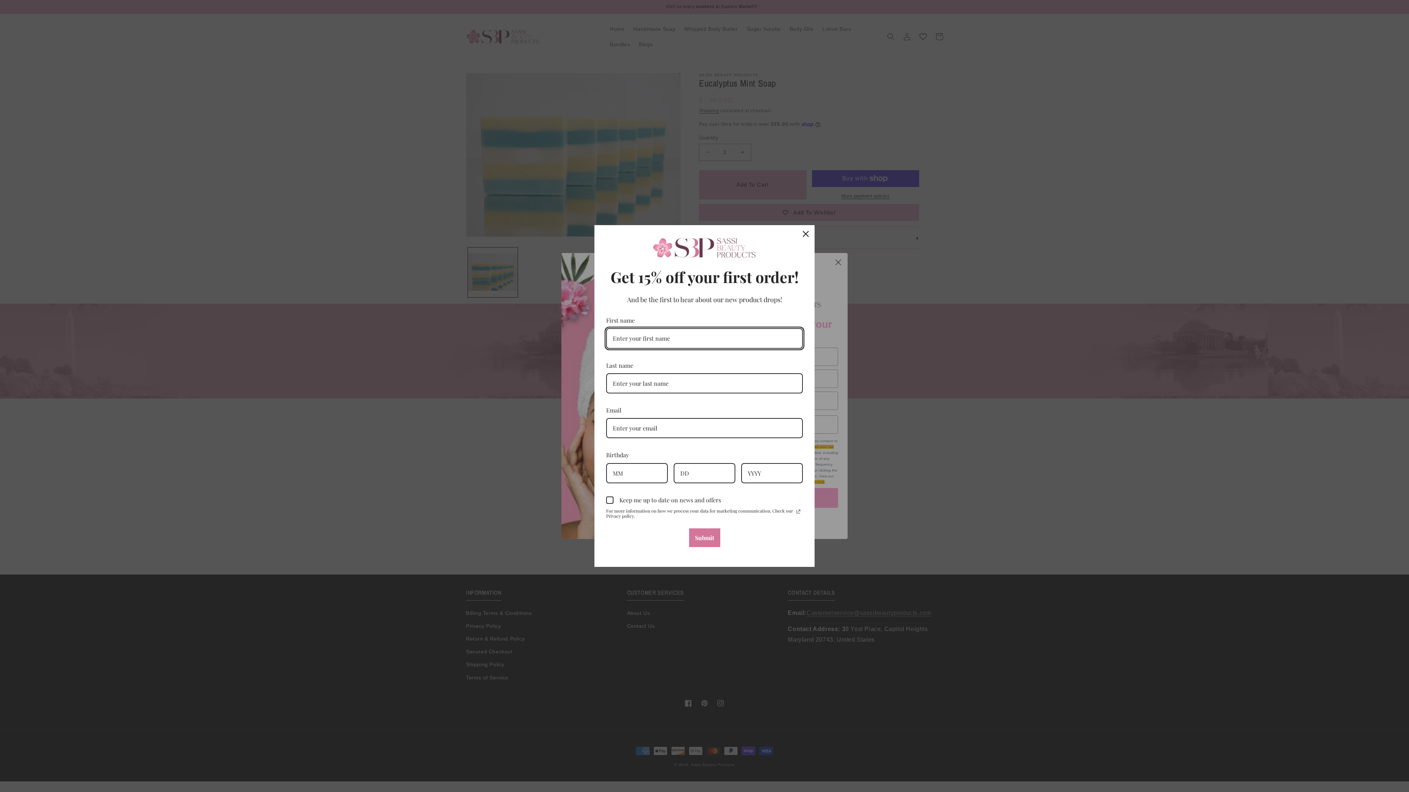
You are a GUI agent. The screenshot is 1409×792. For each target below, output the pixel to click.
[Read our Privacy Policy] (798, 511)
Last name (619, 365)
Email (614, 410)
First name (620, 320)
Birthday (617, 455)
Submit (704, 538)
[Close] (806, 234)
